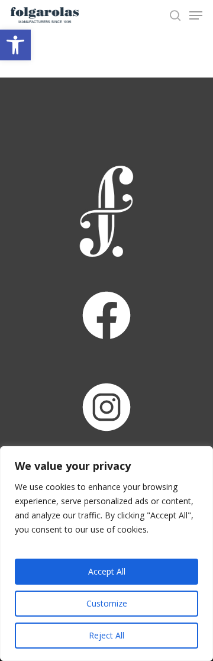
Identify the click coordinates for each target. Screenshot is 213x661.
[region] (106, 553)
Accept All (106, 571)
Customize (106, 603)
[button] (15, 45)
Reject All (106, 635)
